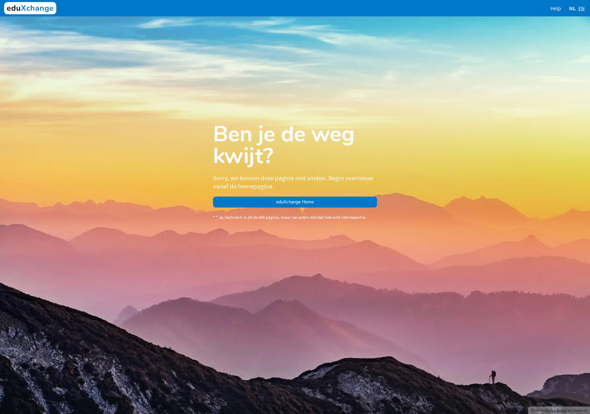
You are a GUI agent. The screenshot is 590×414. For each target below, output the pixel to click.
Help (555, 8)
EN (581, 8)
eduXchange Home (295, 201)
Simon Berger (556, 410)
